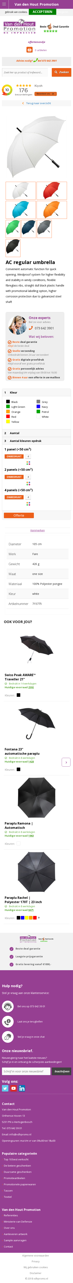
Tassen (8, 1190)
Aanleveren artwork (15, 1234)
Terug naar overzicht (38, 103)
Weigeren (63, 12)
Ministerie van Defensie (18, 1221)
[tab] (37, 530)
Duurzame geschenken (18, 1172)
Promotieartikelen (14, 1178)
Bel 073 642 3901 (47, 60)
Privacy (36, 1261)
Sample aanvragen (15, 1240)
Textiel (8, 1197)
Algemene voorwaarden (35, 1255)
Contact (8, 1246)
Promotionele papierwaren (20, 1184)
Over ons (9, 1228)
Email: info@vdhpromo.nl (16, 1134)
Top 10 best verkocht (16, 1159)
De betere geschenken (17, 1165)
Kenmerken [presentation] (37, 530)
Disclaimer (35, 1273)
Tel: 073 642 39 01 (12, 1128)
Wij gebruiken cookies (36, 1267)
